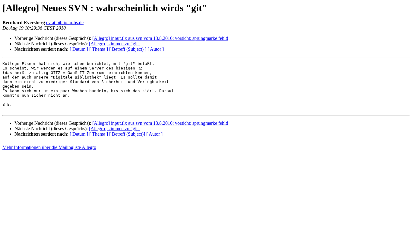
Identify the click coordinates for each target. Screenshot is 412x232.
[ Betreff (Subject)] (127, 134)
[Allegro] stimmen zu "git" (114, 43)
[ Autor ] (155, 49)
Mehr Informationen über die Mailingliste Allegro (49, 147)
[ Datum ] (79, 49)
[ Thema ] (98, 49)
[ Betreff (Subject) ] (127, 49)
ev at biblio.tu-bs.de (65, 22)
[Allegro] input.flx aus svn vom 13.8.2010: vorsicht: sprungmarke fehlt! (160, 38)
